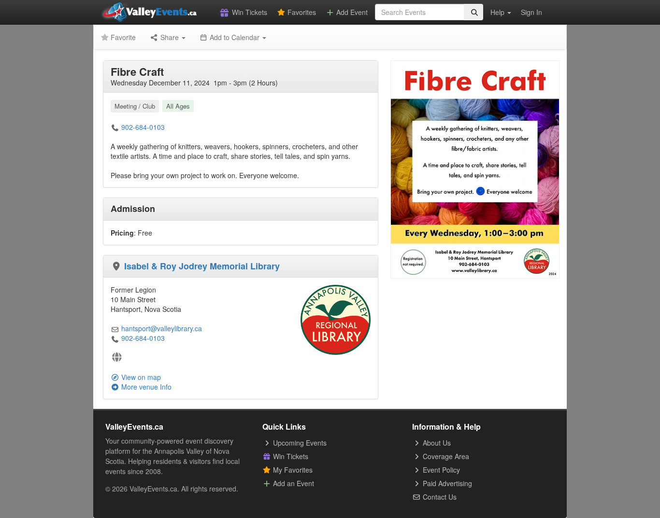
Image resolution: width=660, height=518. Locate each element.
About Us (436, 443)
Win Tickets (248, 12)
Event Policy (440, 470)
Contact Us (439, 497)
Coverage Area (445, 456)
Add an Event (292, 483)
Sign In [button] (531, 12)
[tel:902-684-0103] (115, 127)
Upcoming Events (299, 443)
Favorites (301, 12)
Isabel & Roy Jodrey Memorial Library (202, 266)
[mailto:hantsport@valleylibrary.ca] (115, 328)
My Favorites (292, 470)
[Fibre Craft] (475, 168)
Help (498, 12)
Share (169, 37)
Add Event (351, 12)
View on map (140, 377)
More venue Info (145, 387)
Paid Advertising (446, 483)
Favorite (122, 37)
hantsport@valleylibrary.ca (161, 328)
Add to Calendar (234, 37)
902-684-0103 (143, 127)
